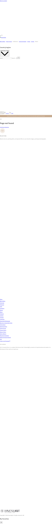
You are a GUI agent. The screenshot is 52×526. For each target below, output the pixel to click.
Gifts (1, 306)
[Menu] (1, 36)
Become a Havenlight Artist (6, 323)
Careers (1, 315)
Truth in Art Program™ (5, 341)
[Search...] (18, 58)
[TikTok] (0, 297)
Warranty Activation (4, 335)
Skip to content (3, 1)
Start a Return (3, 334)
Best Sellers (2, 301)
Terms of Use (3, 328)
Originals (2, 303)
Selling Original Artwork (5, 337)
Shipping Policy (3, 326)
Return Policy (3, 332)
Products (2, 304)
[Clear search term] (16, 58)
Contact (2, 317)
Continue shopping (4, 127)
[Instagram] (25, 295)
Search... (14, 58)
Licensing (2, 319)
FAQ (1, 339)
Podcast (2, 314)
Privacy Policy (3, 330)
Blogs (1, 312)
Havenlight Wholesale (5, 321)
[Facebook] (26, 192)
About (1, 310)
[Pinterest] (26, 244)
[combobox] (6, 58)
